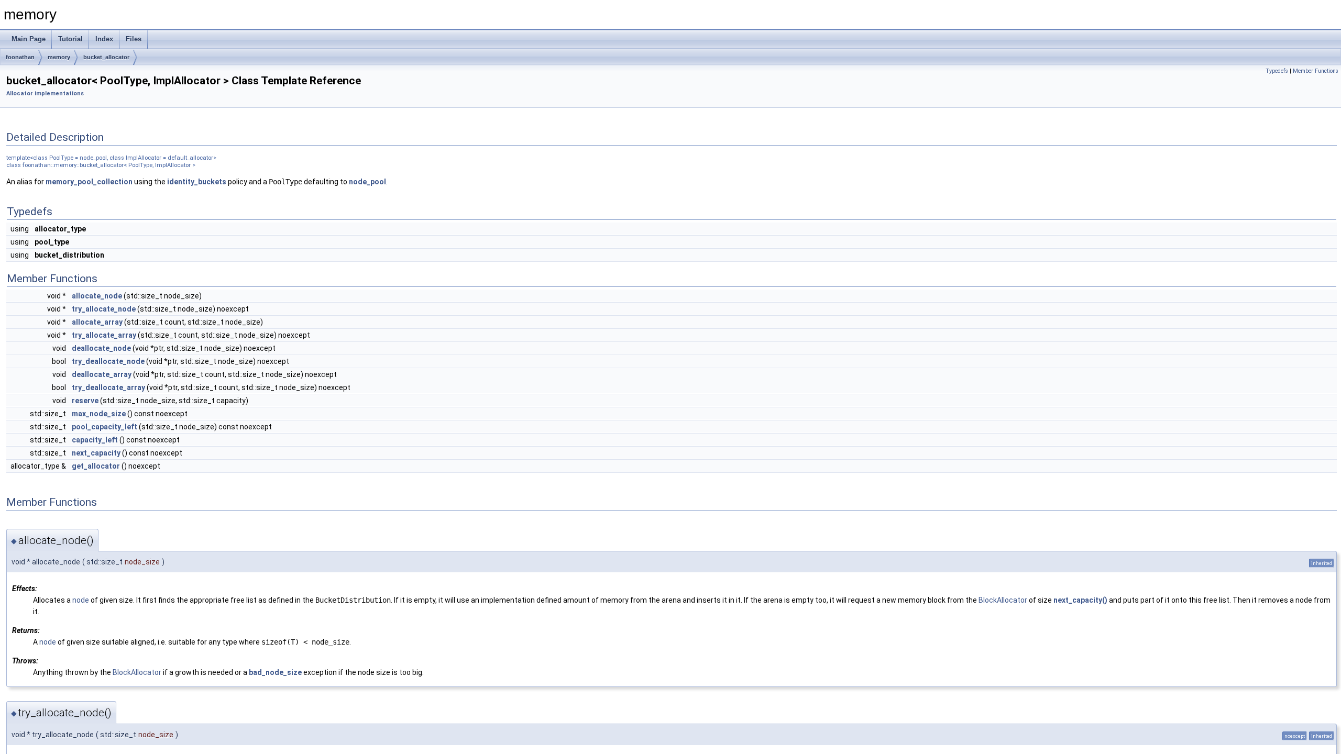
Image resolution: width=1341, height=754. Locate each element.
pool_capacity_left (104, 427)
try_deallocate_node (108, 361)
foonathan (20, 57)
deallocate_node (101, 348)
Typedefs (1277, 71)
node (80, 600)
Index (104, 39)
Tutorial (70, 39)
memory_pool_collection (89, 182)
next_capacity (96, 453)
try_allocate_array (104, 335)
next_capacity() (1080, 600)
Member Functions (1315, 71)
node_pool (367, 182)
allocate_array (97, 322)
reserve (85, 400)
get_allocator (96, 466)
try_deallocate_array (108, 387)
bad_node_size (275, 672)
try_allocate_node (104, 309)
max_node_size (99, 413)
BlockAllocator (1003, 600)
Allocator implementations (45, 93)
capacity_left (95, 440)
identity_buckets (196, 182)
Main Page (29, 39)
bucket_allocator (106, 57)
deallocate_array (101, 374)
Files (133, 39)
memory (59, 57)
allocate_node (97, 296)
